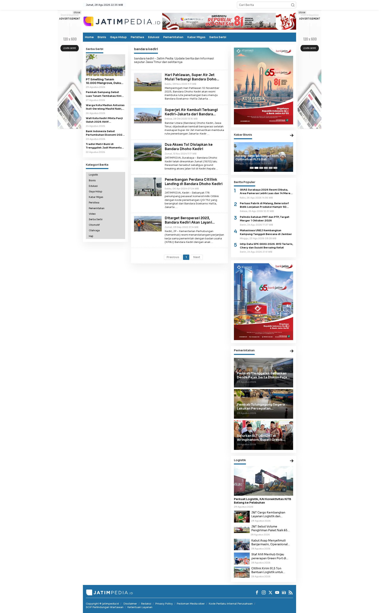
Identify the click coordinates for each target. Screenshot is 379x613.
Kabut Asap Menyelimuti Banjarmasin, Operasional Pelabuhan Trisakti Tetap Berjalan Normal (269, 542)
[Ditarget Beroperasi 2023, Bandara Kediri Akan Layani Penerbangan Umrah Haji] (148, 223)
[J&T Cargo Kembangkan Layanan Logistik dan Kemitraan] (242, 516)
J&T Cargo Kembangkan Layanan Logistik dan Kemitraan (268, 514)
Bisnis (102, 37)
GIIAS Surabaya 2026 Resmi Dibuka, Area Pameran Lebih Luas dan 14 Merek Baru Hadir (266, 191)
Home (89, 37)
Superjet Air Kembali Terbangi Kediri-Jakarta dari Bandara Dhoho (191, 114)
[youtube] (277, 592)
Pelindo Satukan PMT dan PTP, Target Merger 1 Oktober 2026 (264, 218)
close (77, 12)
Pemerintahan (173, 37)
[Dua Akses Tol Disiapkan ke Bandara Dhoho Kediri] (148, 151)
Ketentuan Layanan (139, 607)
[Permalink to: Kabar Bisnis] (292, 135)
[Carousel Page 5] (271, 168)
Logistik (93, 174)
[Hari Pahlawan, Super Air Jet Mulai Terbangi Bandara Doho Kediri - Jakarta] (148, 82)
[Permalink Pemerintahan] (292, 351)
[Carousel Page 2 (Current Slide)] (256, 168)
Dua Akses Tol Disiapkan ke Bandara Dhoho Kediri (189, 147)
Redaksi (146, 603)
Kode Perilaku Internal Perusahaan (231, 603)
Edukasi (153, 37)
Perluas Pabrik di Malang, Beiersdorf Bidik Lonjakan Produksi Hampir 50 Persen (264, 205)
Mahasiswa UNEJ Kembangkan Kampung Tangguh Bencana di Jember (266, 232)
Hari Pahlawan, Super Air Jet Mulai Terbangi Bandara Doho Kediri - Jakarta (190, 79)
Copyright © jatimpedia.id (102, 603)
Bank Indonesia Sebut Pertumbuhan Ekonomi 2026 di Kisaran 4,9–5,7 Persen (105, 133)
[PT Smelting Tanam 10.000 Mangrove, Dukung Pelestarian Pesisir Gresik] (105, 65)
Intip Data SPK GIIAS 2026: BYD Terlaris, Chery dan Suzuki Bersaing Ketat (266, 246)
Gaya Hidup (118, 37)
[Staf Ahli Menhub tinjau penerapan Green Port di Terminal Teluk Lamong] (242, 558)
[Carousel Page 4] (266, 168)
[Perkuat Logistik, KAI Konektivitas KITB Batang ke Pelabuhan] (263, 481)
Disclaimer (130, 603)
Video (92, 213)
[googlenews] (283, 592)
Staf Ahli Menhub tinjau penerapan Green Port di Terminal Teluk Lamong (268, 556)
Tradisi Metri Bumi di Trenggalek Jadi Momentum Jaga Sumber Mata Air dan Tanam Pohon (105, 146)
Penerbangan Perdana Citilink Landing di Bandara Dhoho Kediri (193, 182)
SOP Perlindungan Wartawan (104, 607)
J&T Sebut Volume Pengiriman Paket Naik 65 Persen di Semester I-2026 (270, 528)
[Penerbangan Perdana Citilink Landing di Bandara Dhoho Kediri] (148, 186)
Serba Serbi (217, 37)
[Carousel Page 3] (261, 168)
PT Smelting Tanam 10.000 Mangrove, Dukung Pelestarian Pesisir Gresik (105, 81)
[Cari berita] (292, 5)
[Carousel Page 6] (275, 168)
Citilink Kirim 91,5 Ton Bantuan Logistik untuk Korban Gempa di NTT (267, 570)
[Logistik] (292, 461)
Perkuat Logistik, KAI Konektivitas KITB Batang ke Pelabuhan (262, 500)
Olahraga (94, 230)
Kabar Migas (196, 37)
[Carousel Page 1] (252, 168)
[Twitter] (270, 592)
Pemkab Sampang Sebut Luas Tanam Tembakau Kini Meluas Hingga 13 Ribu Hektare (103, 94)
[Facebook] (257, 592)
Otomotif (94, 225)
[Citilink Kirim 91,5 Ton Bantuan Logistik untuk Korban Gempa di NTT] (242, 572)
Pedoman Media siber (191, 603)
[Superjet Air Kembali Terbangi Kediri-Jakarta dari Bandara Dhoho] (148, 115)
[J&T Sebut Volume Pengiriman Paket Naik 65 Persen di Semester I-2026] (242, 528)
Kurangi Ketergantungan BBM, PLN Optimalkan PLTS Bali (260, 157)
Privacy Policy (164, 603)
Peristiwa (137, 37)
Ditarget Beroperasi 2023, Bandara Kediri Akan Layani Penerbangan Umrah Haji (188, 222)
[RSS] (290, 592)
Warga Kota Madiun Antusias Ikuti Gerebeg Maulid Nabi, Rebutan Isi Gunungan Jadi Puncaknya (105, 107)
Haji (91, 236)
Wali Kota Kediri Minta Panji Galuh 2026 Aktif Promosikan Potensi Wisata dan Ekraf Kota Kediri (104, 120)
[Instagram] (263, 592)
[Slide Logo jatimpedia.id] (122, 21)
